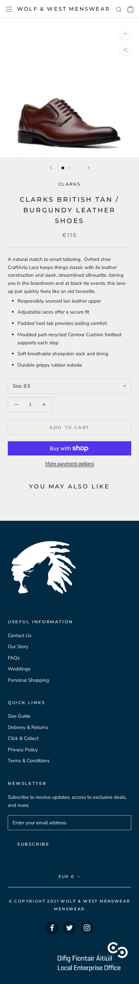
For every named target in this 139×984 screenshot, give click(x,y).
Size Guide (19, 716)
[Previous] (51, 167)
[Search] (119, 9)
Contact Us (19, 635)
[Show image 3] (76, 167)
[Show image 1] (62, 167)
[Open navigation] (9, 9)
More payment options (69, 463)
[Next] (89, 167)
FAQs (14, 658)
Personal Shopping (28, 680)
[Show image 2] (69, 167)
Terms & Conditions (28, 760)
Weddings (19, 669)
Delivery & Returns (28, 727)
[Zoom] (125, 33)
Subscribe (33, 844)
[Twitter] (69, 927)
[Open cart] (130, 9)
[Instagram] (86, 927)
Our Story (18, 646)
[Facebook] (52, 927)
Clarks (70, 184)
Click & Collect (23, 738)
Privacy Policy (23, 749)
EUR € (67, 876)
